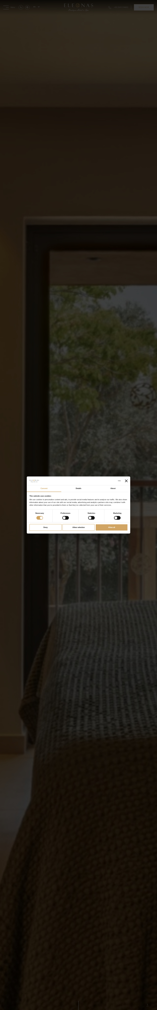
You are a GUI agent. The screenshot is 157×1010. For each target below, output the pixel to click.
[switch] (65, 518)
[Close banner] (126, 481)
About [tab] (113, 488)
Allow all (111, 527)
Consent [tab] (44, 488)
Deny (45, 527)
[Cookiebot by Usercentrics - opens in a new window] (111, 481)
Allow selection (78, 527)
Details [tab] (78, 488)
